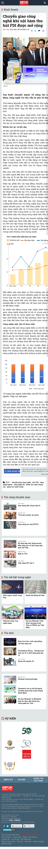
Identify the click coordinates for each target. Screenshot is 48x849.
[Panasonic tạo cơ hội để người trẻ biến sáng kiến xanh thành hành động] (10, 689)
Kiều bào (28, 841)
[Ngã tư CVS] (10, 554)
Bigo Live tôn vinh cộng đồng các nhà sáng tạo (30, 642)
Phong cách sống (8, 841)
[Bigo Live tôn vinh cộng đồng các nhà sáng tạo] (10, 642)
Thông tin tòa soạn (38, 779)
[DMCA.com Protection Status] (10, 830)
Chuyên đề (6, 839)
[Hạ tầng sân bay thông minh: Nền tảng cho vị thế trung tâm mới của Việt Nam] (10, 544)
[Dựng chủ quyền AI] (10, 662)
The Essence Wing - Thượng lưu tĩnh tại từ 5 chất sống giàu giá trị (31, 653)
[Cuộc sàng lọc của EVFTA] (10, 525)
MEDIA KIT (8, 780)
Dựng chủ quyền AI (26, 661)
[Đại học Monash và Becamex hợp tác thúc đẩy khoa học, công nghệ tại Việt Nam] (10, 699)
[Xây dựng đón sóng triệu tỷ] (10, 506)
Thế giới (20, 841)
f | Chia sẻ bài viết (12, 471)
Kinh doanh (6, 837)
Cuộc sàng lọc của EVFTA (28, 524)
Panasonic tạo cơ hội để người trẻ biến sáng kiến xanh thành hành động (30, 690)
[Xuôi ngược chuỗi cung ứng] (12, 587)
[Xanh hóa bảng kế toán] (35, 587)
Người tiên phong (30, 837)
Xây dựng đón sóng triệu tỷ (29, 505)
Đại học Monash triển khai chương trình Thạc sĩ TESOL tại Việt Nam (35, 624)
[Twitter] (35, 31)
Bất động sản (26, 839)
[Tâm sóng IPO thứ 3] (10, 564)
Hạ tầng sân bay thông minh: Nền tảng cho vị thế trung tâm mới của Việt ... (30, 545)
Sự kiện (10, 718)
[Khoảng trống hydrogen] (10, 680)
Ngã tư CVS (22, 554)
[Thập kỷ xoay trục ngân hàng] (12, 612)
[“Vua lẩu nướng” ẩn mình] (10, 515)
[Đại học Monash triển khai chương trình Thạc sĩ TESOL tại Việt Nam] (35, 612)
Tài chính (15, 839)
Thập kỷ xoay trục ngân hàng (10, 622)
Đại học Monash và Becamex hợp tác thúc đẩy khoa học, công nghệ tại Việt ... (29, 701)
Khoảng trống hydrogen (28, 679)
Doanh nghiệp (38, 841)
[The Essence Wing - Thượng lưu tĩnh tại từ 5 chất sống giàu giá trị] (10, 651)
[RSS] (39, 31)
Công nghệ (17, 837)
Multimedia (6, 844)
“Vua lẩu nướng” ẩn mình (28, 515)
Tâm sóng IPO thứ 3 (26, 563)
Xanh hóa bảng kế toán (35, 595)
